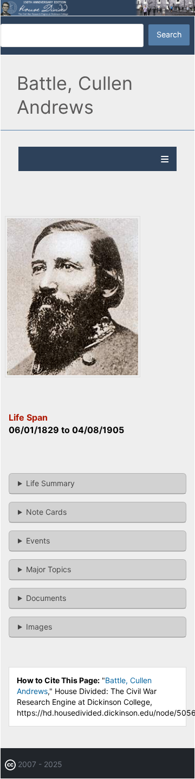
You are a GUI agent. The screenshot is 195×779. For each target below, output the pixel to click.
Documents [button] (46, 598)
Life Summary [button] (50, 483)
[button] (72, 374)
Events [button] (38, 540)
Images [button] (39, 626)
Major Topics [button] (48, 569)
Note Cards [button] (46, 511)
